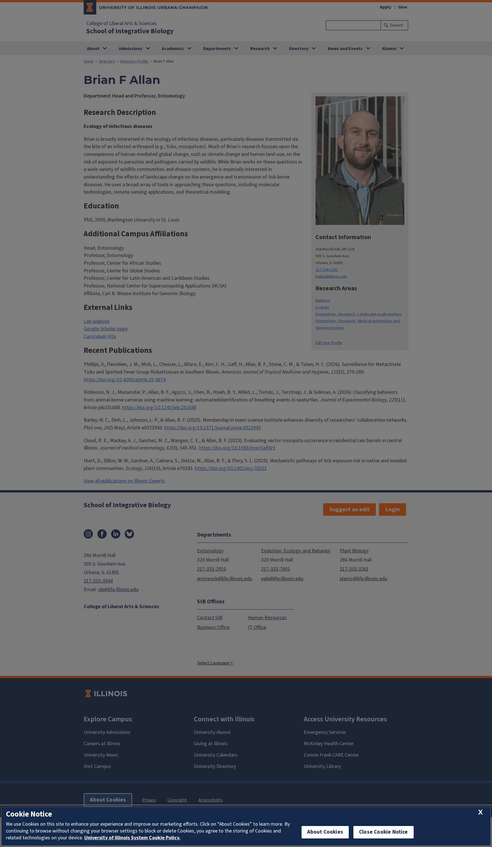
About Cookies (325, 832)
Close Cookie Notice (383, 832)
